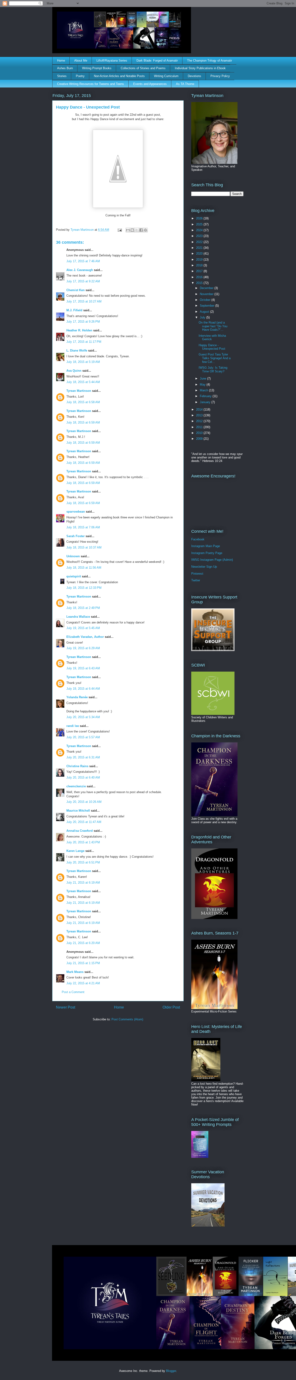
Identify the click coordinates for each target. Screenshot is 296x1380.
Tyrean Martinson (78, 391)
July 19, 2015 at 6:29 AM (83, 648)
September (207, 305)
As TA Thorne (185, 84)
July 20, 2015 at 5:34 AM (83, 717)
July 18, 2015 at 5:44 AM (83, 382)
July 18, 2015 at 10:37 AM (84, 547)
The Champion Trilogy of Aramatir (209, 60)
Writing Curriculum (166, 76)
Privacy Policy (220, 76)
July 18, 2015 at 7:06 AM (83, 527)
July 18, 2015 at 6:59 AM (83, 422)
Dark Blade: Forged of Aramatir (157, 60)
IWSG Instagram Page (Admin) (212, 559)
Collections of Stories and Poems (143, 68)
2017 (200, 271)
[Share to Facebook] (141, 230)
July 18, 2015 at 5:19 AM (83, 362)
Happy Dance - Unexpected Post (212, 347)
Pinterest (197, 573)
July (203, 317)
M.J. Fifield (74, 310)
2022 (200, 242)
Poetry (80, 76)
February (206, 396)
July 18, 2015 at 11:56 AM (83, 567)
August (205, 311)
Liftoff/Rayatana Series (111, 60)
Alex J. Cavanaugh (79, 270)
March (204, 390)
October (205, 300)
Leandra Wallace (78, 616)
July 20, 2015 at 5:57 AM (83, 737)
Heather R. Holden (79, 330)
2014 (200, 409)
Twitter (195, 580)
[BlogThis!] (132, 230)
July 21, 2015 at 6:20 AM (83, 943)
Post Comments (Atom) (127, 1019)
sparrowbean (75, 511)
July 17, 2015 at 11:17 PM (83, 341)
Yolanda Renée (77, 697)
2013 (200, 415)
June (203, 378)
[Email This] (128, 230)
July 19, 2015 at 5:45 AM (83, 628)
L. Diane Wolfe (76, 350)
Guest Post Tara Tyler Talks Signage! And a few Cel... (215, 358)
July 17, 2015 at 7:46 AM (83, 261)
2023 (200, 236)
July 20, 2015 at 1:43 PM (83, 842)
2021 (200, 247)
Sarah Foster (75, 536)
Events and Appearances (150, 84)
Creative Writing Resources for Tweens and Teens (90, 84)
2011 (200, 427)
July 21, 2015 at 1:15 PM (83, 963)
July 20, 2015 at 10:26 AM (84, 802)
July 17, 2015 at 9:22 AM (83, 281)
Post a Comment (73, 992)
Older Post (171, 1007)
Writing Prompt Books (96, 68)
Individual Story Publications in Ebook (200, 68)
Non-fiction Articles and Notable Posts (119, 76)
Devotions (194, 76)
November (207, 294)
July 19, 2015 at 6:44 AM (83, 688)
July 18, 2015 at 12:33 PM (84, 587)
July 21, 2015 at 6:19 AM (83, 882)
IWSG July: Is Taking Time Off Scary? (213, 369)
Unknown (73, 556)
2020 (200, 253)
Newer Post (65, 1007)
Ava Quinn (73, 370)
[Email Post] (119, 229)
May (203, 384)
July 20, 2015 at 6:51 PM (83, 862)
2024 (200, 230)
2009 (200, 438)
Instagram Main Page (205, 546)
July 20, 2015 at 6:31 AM (83, 757)
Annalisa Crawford (79, 830)
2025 (200, 224)
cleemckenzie (76, 786)
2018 (200, 265)
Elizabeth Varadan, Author (85, 637)
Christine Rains (77, 766)
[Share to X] (136, 230)
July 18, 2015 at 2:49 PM (83, 608)
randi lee (72, 726)
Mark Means (74, 972)
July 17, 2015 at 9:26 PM (83, 321)
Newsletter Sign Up (204, 566)
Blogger (171, 1371)
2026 (200, 218)
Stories (62, 76)
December (207, 288)
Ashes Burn (65, 68)
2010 (200, 433)
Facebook (197, 539)
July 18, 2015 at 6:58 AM (83, 402)
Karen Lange (75, 851)
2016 (200, 277)
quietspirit (73, 576)
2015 (200, 283)
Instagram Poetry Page (206, 553)
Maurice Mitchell (78, 810)
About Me (80, 60)
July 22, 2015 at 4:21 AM (83, 983)
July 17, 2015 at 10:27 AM (84, 301)
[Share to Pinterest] (145, 230)
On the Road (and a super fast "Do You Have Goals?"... (213, 326)
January (205, 402)
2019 (200, 259)
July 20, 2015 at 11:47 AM (83, 822)
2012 (200, 421)
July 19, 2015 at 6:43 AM (83, 668)
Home (61, 60)
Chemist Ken (75, 290)
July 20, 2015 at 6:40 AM (83, 777)
